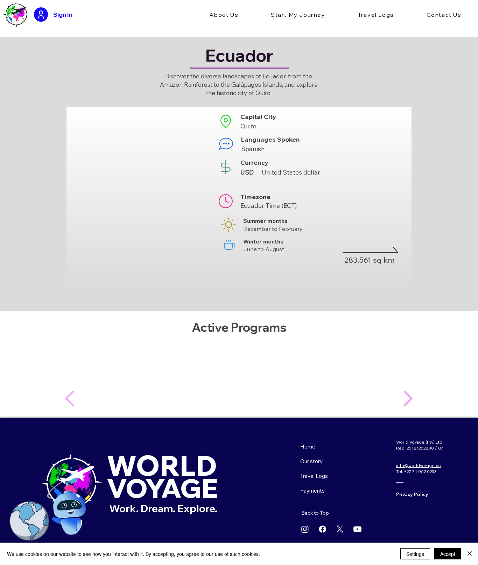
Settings (415, 553)
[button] (224, 15)
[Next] (69, 398)
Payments (312, 490)
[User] (41, 14)
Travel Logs (314, 476)
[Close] (469, 553)
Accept (447, 553)
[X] (340, 529)
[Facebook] (322, 529)
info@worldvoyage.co (418, 465)
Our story (311, 461)
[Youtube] (357, 529)
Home (307, 446)
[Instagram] (305, 529)
